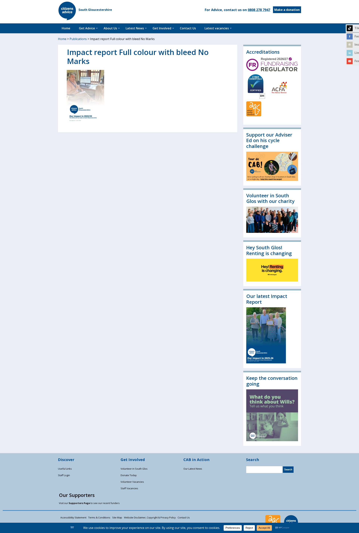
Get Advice (87, 28)
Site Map (117, 517)
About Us (110, 28)
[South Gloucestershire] (67, 19)
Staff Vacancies (129, 488)
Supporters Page (79, 503)
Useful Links (65, 468)
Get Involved (162, 28)
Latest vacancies (217, 28)
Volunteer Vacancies (132, 481)
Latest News (135, 28)
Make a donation (287, 10)
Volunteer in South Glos (134, 468)
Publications (78, 39)
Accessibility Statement (73, 517)
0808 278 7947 (259, 9)
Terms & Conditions (99, 517)
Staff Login (64, 475)
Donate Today (129, 475)
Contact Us (188, 28)
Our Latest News (192, 468)
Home (66, 28)
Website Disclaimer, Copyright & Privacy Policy (150, 517)
